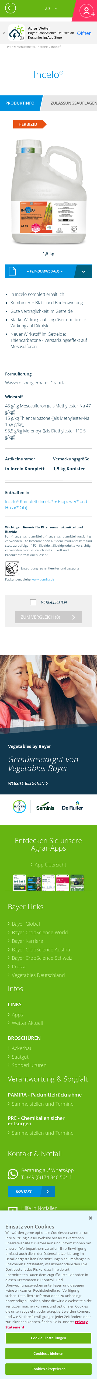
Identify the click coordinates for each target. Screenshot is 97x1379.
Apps (17, 1014)
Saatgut (20, 1057)
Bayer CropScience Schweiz (42, 958)
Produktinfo (19, 103)
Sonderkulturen (29, 1065)
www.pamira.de (43, 579)
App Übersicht (50, 864)
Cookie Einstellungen (48, 1337)
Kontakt (24, 1191)
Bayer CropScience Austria (41, 949)
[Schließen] (4, 32)
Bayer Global (26, 923)
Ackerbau (22, 1048)
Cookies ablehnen (48, 1353)
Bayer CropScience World (40, 932)
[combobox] (48, 271)
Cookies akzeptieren (48, 1368)
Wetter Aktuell (27, 1023)
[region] (48, 1294)
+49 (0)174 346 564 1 (49, 1177)
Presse (19, 966)
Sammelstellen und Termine (43, 1104)
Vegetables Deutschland (38, 975)
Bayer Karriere (27, 941)
